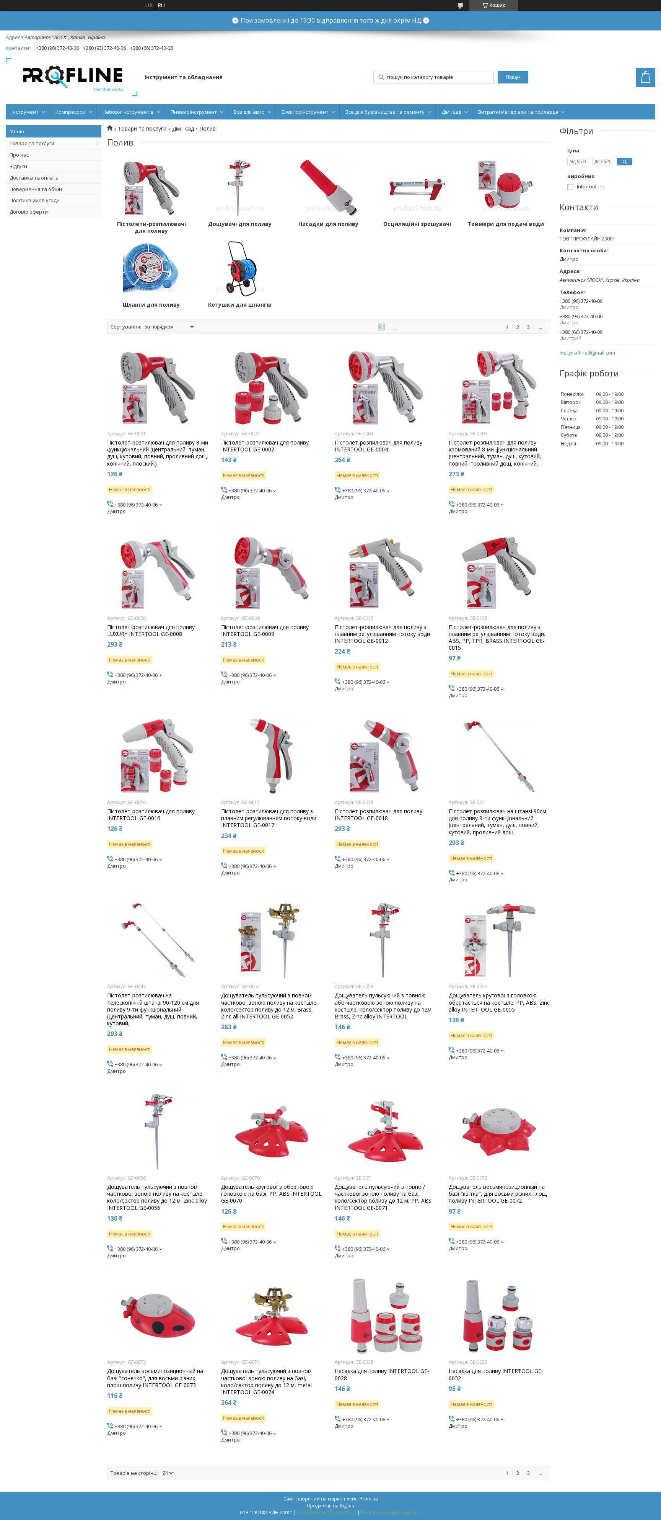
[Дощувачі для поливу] (240, 188)
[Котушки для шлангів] (240, 268)
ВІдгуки (18, 166)
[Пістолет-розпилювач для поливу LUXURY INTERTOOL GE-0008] (157, 572)
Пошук (513, 77)
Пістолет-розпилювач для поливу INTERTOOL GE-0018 (378, 815)
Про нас (19, 154)
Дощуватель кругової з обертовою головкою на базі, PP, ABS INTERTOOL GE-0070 (271, 1193)
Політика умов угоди (35, 200)
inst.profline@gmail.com (587, 353)
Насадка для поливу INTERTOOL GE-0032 (496, 1374)
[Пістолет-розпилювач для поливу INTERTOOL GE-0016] (157, 756)
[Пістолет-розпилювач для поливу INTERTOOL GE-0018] (385, 756)
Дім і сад (451, 111)
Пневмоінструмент (194, 111)
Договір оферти (29, 211)
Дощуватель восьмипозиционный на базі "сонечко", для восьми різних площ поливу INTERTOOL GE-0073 (155, 1378)
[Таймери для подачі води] (505, 188)
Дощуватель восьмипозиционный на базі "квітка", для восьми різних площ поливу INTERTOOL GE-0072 (498, 1193)
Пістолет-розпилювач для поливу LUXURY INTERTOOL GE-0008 (151, 630)
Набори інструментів (128, 111)
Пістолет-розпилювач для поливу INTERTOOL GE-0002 (265, 446)
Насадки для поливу (328, 224)
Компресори (70, 111)
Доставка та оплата (34, 177)
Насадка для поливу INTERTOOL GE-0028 (382, 1374)
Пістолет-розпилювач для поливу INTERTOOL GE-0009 (265, 630)
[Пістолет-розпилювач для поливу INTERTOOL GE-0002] (271, 387)
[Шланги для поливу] (151, 268)
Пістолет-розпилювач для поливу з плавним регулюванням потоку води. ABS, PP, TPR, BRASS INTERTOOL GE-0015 (497, 638)
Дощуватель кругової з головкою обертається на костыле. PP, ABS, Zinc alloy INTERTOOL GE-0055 (499, 1002)
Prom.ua (369, 1498)
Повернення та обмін (36, 189)
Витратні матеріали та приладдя (518, 111)
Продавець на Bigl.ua (330, 1505)
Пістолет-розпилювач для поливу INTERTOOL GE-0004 (378, 446)
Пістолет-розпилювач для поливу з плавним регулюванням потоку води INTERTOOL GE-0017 (268, 818)
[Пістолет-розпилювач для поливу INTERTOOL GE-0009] (271, 572)
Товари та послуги (32, 143)
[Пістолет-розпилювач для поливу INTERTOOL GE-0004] (385, 387)
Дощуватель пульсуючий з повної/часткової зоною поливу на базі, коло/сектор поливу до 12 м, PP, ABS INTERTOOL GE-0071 (383, 1197)
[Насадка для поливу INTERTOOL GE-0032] (499, 1316)
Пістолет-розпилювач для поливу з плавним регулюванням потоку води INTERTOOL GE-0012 (382, 634)
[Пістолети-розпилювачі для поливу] (151, 188)
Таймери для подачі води (505, 224)
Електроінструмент (305, 111)
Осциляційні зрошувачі (417, 224)
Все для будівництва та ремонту (385, 111)
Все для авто (249, 111)
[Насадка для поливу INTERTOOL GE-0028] (385, 1316)
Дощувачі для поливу (240, 224)
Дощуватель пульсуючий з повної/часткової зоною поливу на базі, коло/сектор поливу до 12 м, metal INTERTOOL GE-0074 (266, 1382)
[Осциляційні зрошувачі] (417, 188)
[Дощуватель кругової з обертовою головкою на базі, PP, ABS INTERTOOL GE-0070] (271, 1131)
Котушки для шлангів (240, 304)
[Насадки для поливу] (328, 188)
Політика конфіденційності (391, 1512)
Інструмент (25, 111)
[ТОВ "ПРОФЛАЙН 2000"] (71, 78)
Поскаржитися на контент (326, 1512)
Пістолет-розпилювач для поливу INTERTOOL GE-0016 (151, 815)
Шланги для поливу (151, 304)
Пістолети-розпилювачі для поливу (151, 227)
